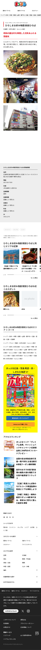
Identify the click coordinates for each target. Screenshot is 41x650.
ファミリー (7, 229)
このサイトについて (9, 620)
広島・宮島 (29, 15)
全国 (4, 555)
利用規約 (6, 623)
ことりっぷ (6, 635)
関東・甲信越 (26, 559)
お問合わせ (6, 627)
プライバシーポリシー (27, 623)
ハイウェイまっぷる (9, 639)
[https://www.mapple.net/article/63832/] (29, 260)
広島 (34, 15)
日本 (7, 15)
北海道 (24, 555)
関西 (23, 563)
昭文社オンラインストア (20, 418)
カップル (15, 229)
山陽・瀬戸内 (20, 15)
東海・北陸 (6, 563)
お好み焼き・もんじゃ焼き (17, 29)
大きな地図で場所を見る (13, 177)
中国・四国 (12, 15)
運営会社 (23, 620)
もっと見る (34, 278)
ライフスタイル (27, 544)
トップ (2, 15)
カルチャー (35, 10)
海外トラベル (21, 10)
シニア (22, 229)
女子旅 (32, 527)
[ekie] (29, 300)
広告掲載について (25, 627)
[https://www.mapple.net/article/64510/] (11, 259)
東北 (4, 559)
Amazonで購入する (20, 424)
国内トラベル (6, 10)
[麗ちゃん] (11, 300)
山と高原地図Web (26, 635)
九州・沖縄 (25, 566)
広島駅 (39, 15)
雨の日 (5, 527)
